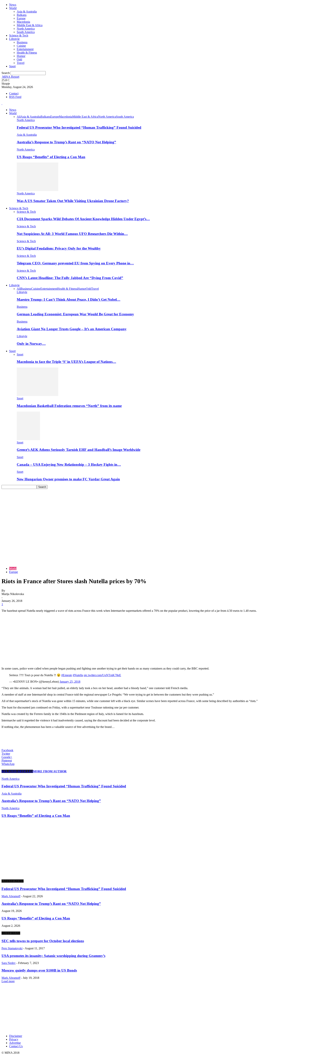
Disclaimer (15, 1036)
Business (22, 42)
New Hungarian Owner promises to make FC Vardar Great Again (68, 479)
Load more (8, 981)
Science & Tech (18, 35)
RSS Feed (15, 96)
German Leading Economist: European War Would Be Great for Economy (75, 314)
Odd (19, 59)
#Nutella (78, 675)
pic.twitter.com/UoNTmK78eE (102, 675)
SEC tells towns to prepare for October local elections (43, 941)
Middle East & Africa (29, 25)
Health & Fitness (27, 52)
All (19, 116)
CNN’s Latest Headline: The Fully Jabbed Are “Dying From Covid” (70, 278)
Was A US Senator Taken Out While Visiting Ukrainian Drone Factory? (73, 201)
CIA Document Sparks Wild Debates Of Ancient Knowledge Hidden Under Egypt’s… (83, 219)
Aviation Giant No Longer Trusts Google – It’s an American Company (72, 329)
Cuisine (21, 45)
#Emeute (66, 675)
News (12, 4)
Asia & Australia (27, 11)
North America (26, 28)
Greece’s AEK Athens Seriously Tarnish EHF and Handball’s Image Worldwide (78, 450)
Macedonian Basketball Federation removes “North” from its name (69, 406)
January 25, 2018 (70, 681)
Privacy (13, 1039)
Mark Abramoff (11, 896)
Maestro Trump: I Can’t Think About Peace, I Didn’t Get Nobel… (68, 299)
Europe (21, 18)
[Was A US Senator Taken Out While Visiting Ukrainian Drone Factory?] (37, 190)
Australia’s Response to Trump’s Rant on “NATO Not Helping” (66, 142)
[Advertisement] (164, 517)
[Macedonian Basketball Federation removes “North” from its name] (37, 395)
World (13, 8)
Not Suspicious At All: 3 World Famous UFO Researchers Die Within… (72, 234)
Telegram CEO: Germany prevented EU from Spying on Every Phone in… (75, 263)
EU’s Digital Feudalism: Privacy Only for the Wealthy (59, 248)
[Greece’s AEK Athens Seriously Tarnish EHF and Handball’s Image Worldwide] (28, 439)
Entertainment (25, 49)
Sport (12, 66)
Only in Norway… (31, 344)
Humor (21, 56)
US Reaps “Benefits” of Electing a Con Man (51, 157)
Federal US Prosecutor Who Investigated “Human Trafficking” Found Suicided (79, 127)
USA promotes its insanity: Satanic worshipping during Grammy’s (53, 956)
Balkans (21, 15)
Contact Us (16, 1046)
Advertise (15, 1042)
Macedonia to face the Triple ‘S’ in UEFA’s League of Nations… (66, 362)
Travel (20, 62)
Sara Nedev (9, 963)
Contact (13, 93)
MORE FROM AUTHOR (50, 771)
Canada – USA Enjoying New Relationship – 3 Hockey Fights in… (69, 465)
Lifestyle (14, 38)
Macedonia (23, 21)
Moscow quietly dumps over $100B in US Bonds (39, 970)
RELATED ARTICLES (17, 771)
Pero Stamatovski (12, 948)
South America (26, 32)
